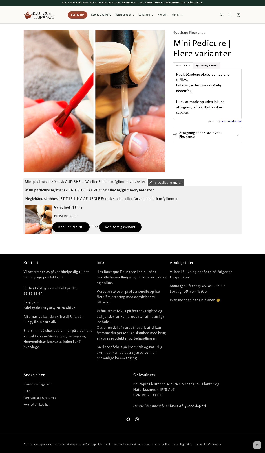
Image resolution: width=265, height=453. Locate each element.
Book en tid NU (71, 227)
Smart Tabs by (228, 121)
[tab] (206, 65)
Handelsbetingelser (37, 384)
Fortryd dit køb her (36, 405)
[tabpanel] (207, 94)
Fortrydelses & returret (39, 398)
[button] (124, 15)
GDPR (27, 391)
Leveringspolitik (183, 444)
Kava (239, 121)
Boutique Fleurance (45, 444)
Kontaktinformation (209, 444)
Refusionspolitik (92, 444)
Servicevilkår (162, 444)
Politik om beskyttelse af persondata (128, 444)
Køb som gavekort (120, 227)
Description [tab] (183, 65)
